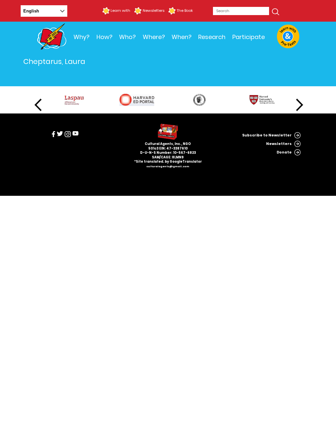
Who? (127, 37)
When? (182, 37)
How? (104, 37)
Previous (38, 105)
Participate (248, 37)
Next (299, 105)
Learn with (120, 10)
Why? (82, 37)
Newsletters (153, 10)
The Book (185, 10)
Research (211, 37)
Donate (284, 152)
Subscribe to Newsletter (267, 135)
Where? (154, 37)
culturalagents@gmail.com (167, 166)
